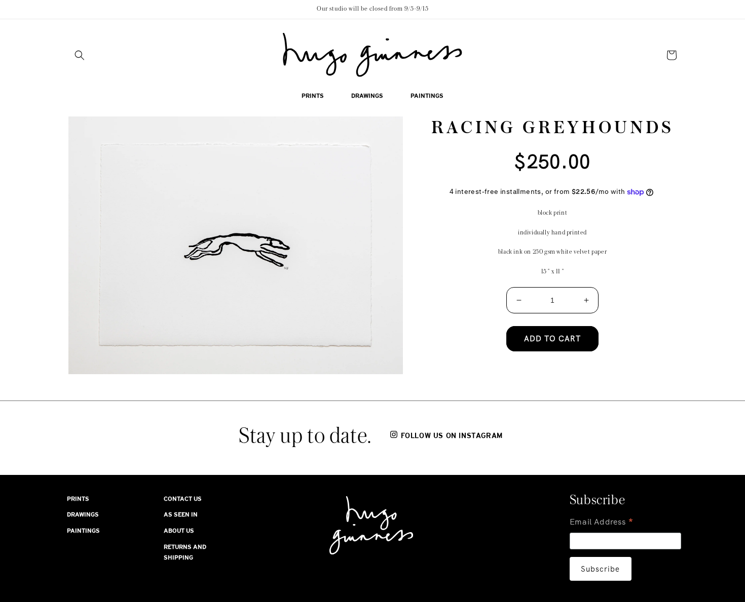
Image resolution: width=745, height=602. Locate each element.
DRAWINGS (83, 514)
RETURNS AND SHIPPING (185, 552)
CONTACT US (183, 498)
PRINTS (78, 498)
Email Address (602, 523)
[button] (79, 55)
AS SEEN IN (181, 514)
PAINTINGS (83, 530)
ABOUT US (179, 530)
